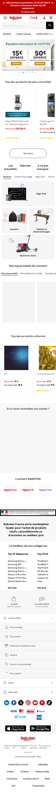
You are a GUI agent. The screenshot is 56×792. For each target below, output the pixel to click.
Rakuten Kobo (8, 747)
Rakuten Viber (25, 747)
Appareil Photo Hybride (18, 764)
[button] (28, 7)
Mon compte (16, 627)
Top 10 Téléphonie (18, 553)
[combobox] (24, 26)
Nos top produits (10, 273)
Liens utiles (14, 617)
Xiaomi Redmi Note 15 (19, 581)
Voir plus (28, 153)
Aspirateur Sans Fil (31, 778)
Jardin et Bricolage (23, 176)
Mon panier (15, 636)
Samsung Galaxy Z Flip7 (19, 567)
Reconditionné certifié (31, 273)
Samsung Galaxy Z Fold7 (19, 571)
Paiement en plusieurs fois (22, 645)
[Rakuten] (15, 17)
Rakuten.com (28, 752)
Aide (11, 682)
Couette (10, 771)
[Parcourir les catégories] (5, 18)
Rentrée (7, 176)
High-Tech (40, 176)
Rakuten (13, 692)
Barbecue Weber (42, 771)
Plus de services (33, 747)
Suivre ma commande (20, 664)
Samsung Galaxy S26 (18, 561)
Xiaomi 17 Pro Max (17, 577)
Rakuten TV (17, 747)
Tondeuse (25, 771)
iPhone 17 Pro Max (17, 574)
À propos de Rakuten (45, 747)
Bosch (47, 778)
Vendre (13, 655)
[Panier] (51, 17)
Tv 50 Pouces (11, 778)
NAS (13, 785)
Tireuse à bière (38, 785)
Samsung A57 (14, 564)
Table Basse (43, 764)
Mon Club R (15, 673)
